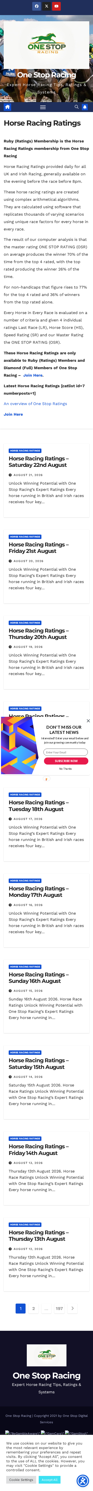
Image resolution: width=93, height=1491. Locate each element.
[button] (63, 730)
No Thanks (65, 769)
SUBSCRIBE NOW (66, 761)
